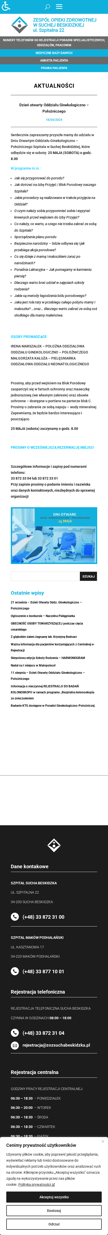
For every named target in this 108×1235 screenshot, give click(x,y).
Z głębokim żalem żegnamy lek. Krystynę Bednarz (44, 637)
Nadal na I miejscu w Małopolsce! (33, 665)
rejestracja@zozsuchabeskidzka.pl (56, 1045)
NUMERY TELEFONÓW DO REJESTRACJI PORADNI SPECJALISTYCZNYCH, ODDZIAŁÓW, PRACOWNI (54, 42)
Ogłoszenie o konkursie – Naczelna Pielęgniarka (43, 616)
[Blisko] (103, 1141)
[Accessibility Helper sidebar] (6, 6)
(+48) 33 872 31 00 (43, 917)
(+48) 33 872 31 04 (43, 1033)
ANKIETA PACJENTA (54, 60)
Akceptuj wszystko (54, 1197)
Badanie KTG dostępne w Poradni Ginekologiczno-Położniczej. (53, 705)
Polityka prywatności (34, 1184)
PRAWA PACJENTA (54, 68)
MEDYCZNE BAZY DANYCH (54, 53)
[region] (54, 1186)
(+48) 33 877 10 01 (43, 971)
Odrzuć (54, 1224)
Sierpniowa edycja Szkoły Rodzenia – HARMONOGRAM (48, 658)
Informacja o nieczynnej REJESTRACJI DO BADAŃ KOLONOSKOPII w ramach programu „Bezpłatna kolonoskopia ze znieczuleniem (52, 692)
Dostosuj (54, 1211)
